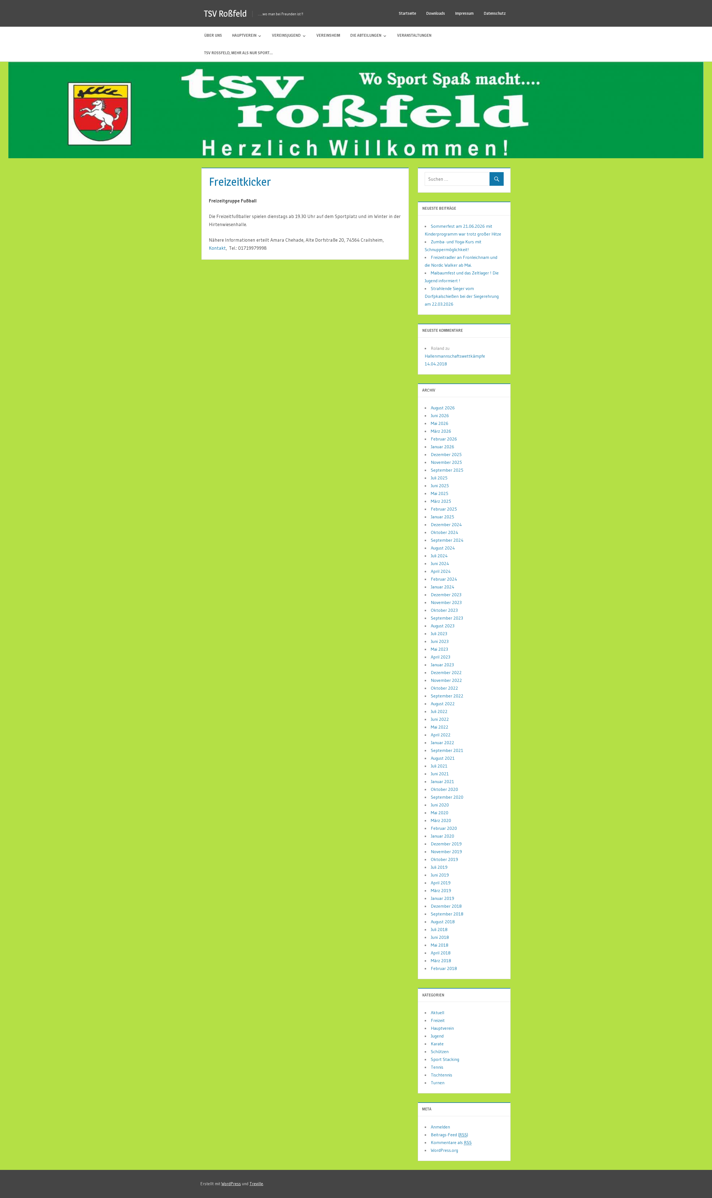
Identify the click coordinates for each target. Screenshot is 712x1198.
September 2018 (447, 914)
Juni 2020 (440, 805)
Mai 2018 (439, 945)
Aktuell (437, 1012)
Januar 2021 (442, 781)
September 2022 (447, 696)
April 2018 (441, 953)
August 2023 (442, 625)
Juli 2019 (439, 867)
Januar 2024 (442, 587)
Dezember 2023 (446, 594)
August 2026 (443, 407)
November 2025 (446, 462)
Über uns (213, 35)
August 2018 (443, 921)
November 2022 (446, 680)
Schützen (440, 1051)
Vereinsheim (328, 35)
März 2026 (441, 431)
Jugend (437, 1036)
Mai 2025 (439, 493)
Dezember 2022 (446, 672)
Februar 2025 (444, 509)
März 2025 (441, 501)
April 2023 (440, 657)
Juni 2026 (440, 415)
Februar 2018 (444, 968)
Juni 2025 (440, 485)
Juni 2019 (440, 875)
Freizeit (438, 1020)
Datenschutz (495, 13)
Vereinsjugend (286, 35)
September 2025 (447, 470)
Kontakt (217, 248)
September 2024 (447, 540)
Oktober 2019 (444, 859)
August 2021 (443, 758)
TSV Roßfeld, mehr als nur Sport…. (238, 52)
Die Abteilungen (365, 35)
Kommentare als (451, 1142)
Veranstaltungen (414, 35)
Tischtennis (441, 1075)
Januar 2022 (442, 742)
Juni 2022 (440, 719)
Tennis (437, 1067)
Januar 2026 (442, 446)
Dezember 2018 (446, 906)
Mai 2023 (439, 649)
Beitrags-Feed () (449, 1134)
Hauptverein (244, 35)
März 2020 (441, 820)
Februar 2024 (444, 579)
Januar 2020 (442, 836)
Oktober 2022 (444, 688)
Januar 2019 (442, 898)
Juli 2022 (439, 711)
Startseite (407, 13)
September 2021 (447, 750)
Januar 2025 (442, 516)
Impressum (464, 13)
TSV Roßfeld (225, 13)
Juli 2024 (439, 555)
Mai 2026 (439, 423)
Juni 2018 (440, 937)
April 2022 (441, 734)
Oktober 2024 (444, 532)
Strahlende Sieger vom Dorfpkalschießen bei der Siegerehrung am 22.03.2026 (462, 296)
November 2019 (446, 851)
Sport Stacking (445, 1059)
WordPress (231, 1183)
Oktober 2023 (444, 610)
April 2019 (441, 882)
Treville (256, 1183)
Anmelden (440, 1127)
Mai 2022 (439, 727)
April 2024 (441, 571)
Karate (437, 1043)
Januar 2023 (442, 664)
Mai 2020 (439, 812)
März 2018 (441, 960)
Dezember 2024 (446, 524)
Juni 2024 (440, 563)
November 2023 (446, 602)
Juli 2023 (439, 633)
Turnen (437, 1082)
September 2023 (447, 618)
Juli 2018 (439, 929)
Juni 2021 (440, 773)
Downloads (435, 13)
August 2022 (443, 703)
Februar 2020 (444, 828)
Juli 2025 (439, 478)
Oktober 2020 (444, 789)
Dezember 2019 (446, 843)
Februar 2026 (444, 439)
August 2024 (443, 548)
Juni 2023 (440, 641)
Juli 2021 (439, 766)
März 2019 (441, 890)
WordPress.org (444, 1150)
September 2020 (447, 797)
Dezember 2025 (446, 454)
